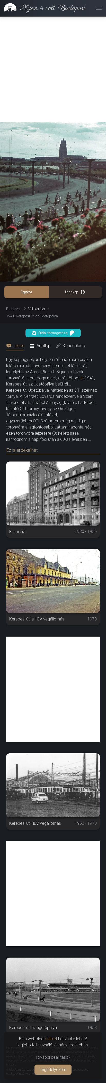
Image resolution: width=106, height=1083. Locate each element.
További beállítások (53, 1057)
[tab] (16, 345)
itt (82, 378)
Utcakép (71, 292)
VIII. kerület (36, 309)
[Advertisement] (53, 69)
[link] (43, 8)
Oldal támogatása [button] (52, 333)
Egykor (26, 292)
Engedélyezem (53, 1069)
